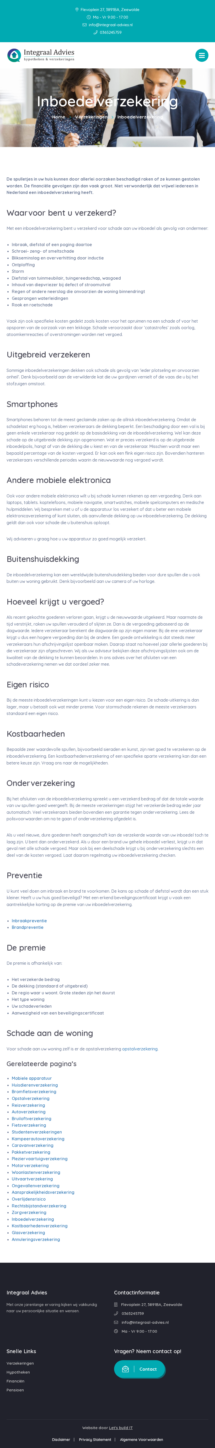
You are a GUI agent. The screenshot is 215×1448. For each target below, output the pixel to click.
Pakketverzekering (31, 1152)
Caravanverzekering (32, 1145)
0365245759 (110, 32)
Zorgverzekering (29, 1212)
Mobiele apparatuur (32, 1078)
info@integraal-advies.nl (110, 24)
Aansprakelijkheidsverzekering (43, 1192)
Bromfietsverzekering (34, 1091)
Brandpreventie (28, 927)
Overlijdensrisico (29, 1199)
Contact (148, 1369)
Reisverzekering (28, 1105)
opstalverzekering (140, 1048)
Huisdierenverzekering (35, 1085)
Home (58, 117)
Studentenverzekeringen (37, 1132)
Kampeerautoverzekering (38, 1138)
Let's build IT (121, 1427)
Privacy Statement (95, 1439)
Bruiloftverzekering (31, 1118)
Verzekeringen (91, 117)
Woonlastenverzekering (36, 1172)
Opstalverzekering (31, 1098)
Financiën (15, 1381)
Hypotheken (18, 1372)
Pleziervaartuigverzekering (40, 1158)
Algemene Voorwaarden (141, 1439)
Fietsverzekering (29, 1125)
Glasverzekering (28, 1232)
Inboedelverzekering (33, 1219)
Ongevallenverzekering (36, 1185)
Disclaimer (61, 1439)
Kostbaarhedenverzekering (40, 1225)
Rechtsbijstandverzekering (39, 1205)
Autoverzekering (29, 1111)
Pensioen (15, 1389)
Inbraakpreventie (29, 920)
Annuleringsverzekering (36, 1239)
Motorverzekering (30, 1165)
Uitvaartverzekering (32, 1178)
